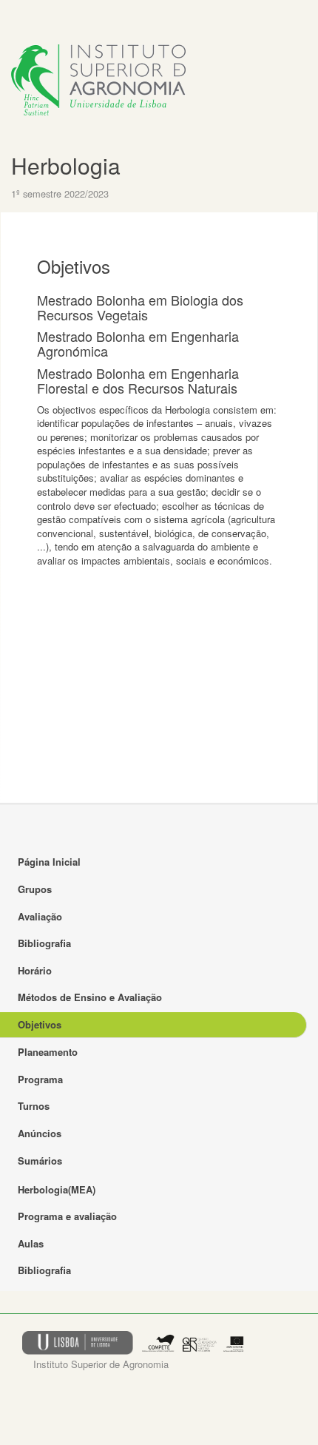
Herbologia (66, 165)
